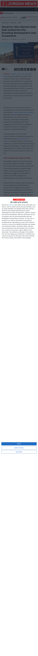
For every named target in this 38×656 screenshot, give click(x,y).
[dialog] (19, 426)
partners (11, 204)
